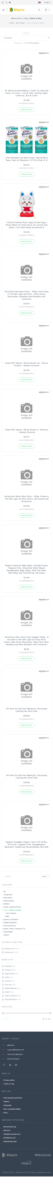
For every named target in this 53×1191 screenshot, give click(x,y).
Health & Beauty (10, 922)
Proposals (7, 1105)
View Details (26, 109)
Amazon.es (11, 952)
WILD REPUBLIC (13, 999)
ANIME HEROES (12, 988)
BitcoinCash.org (10, 1127)
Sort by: (26, 33)
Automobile (8, 932)
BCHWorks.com (10, 1138)
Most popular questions (13, 1098)
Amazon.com (12, 948)
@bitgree (10, 1045)
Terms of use (9, 1084)
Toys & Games (10, 913)
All (4, 891)
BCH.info (7, 1130)
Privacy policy (9, 1080)
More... (6, 1113)
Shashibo (10, 966)
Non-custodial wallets (12, 1109)
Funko (9, 977)
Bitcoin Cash (45, 1172)
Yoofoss (10, 981)
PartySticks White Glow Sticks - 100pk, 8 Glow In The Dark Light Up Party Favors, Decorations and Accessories (26, 498)
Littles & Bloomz (13, 996)
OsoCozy (10, 985)
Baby (7, 916)
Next (44, 876)
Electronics (8, 898)
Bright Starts (11, 973)
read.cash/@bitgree (15, 1054)
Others (6, 935)
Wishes (6, 1101)
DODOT (9, 992)
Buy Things (20, 23)
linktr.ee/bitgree (13, 1059)
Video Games (9, 901)
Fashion (6, 904)
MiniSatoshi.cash (10, 1141)
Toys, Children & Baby (12, 910)
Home (11, 23)
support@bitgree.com (15, 1050)
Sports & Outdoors (11, 919)
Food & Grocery (10, 925)
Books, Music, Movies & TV (14, 929)
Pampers (10, 970)
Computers (8, 894)
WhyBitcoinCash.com (12, 1134)
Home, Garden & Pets (12, 907)
